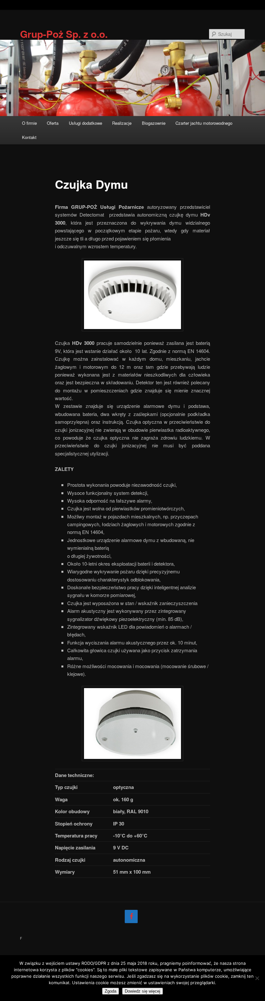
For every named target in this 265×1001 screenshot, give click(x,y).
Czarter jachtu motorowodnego (203, 123)
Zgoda (110, 991)
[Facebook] (131, 916)
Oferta (52, 123)
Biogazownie (153, 123)
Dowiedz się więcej (142, 991)
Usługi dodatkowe (85, 123)
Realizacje (122, 123)
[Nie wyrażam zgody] (257, 978)
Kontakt (29, 137)
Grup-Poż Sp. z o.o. (64, 34)
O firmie (29, 123)
